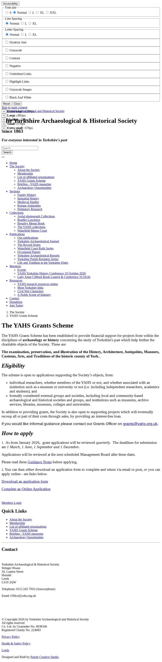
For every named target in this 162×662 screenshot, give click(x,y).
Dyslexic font (17, 42)
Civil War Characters (30, 291)
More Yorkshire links (30, 287)
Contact (14, 298)
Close (17, 103)
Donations (15, 302)
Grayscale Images (20, 89)
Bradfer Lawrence (28, 220)
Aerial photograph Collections (36, 216)
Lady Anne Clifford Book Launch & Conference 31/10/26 (53, 277)
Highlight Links (19, 81)
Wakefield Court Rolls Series (35, 248)
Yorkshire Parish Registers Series (37, 259)
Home (13, 162)
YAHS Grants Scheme (31, 180)
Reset (6, 103)
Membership (25, 173)
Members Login (12, 502)
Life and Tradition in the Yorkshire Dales (42, 262)
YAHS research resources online (37, 284)
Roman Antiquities (29, 205)
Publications (17, 234)
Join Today (16, 305)
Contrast (14, 58)
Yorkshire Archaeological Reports (38, 255)
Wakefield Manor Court (32, 230)
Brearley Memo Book (31, 223)
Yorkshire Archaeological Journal (38, 241)
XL (42, 12)
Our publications (27, 237)
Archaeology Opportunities (34, 187)
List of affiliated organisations (35, 177)
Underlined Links (20, 73)
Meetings (15, 266)
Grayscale (15, 50)
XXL (53, 12)
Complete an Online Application (26, 489)
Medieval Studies (28, 202)
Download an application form (25, 481)
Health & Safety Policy (16, 643)
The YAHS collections (31, 227)
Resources (15, 280)
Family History (26, 195)
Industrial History (28, 198)
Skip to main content (14, 107)
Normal (22, 12)
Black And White (20, 97)
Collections (16, 212)
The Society (16, 166)
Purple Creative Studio (44, 657)
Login (5, 650)
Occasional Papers (28, 252)
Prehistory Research (29, 209)
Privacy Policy (11, 636)
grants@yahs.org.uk (140, 424)
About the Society (28, 170)
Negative (15, 66)
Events (21, 269)
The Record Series (28, 244)
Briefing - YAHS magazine (34, 184)
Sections (14, 191)
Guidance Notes (40, 462)
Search (7, 152)
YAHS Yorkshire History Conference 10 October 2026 (51, 273)
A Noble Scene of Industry (34, 294)
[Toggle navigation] (3, 157)
